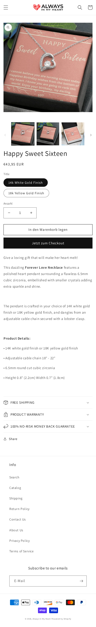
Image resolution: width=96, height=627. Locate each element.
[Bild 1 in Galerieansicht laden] (22, 133)
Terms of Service (21, 551)
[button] (6, 7)
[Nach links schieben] (5, 135)
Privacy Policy (19, 541)
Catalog (15, 488)
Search (14, 477)
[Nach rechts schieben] (91, 135)
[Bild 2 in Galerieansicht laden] (48, 133)
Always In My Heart (42, 618)
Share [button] (13, 439)
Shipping (16, 498)
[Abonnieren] (81, 581)
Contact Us (17, 519)
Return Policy (19, 509)
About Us (16, 530)
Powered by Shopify (61, 618)
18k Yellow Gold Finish (26, 193)
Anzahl (7, 203)
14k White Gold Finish (25, 182)
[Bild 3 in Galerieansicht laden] (73, 133)
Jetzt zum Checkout (48, 243)
